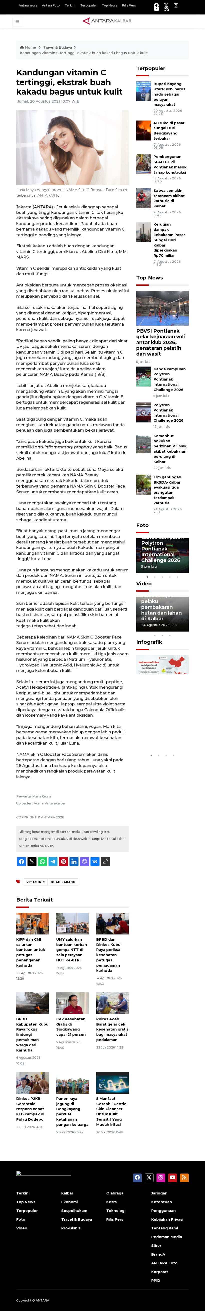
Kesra (111, 1202)
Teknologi (116, 1210)
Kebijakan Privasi (167, 1219)
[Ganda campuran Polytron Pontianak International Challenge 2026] (143, 376)
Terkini (70, 5)
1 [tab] (147, 576)
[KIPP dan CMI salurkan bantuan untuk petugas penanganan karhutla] (32, 923)
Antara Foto (51, 5)
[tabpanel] (162, 555)
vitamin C (35, 882)
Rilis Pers (129, 5)
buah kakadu (63, 882)
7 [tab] (185, 628)
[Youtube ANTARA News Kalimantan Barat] (157, 8)
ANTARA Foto (164, 1263)
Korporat (159, 1272)
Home (30, 47)
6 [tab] (177, 628)
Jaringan (159, 1193)
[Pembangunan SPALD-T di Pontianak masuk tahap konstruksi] (143, 163)
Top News (109, 5)
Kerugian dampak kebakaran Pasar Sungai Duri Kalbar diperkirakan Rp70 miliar (169, 240)
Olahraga (115, 1193)
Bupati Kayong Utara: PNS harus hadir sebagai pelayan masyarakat (169, 94)
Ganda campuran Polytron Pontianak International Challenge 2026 (170, 379)
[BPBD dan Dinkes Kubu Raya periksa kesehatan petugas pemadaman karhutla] (112, 923)
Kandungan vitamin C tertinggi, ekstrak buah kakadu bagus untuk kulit (84, 53)
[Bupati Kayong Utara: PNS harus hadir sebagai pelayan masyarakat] (143, 91)
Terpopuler (88, 5)
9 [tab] (162, 635)
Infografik (149, 642)
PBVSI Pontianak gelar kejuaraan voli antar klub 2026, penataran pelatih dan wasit (160, 342)
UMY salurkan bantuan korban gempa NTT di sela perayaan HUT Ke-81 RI (71, 949)
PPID (155, 1280)
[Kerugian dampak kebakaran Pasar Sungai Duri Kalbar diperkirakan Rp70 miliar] (143, 231)
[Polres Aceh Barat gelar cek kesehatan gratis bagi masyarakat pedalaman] (112, 1003)
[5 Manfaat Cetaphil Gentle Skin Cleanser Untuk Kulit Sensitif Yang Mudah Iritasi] (112, 1082)
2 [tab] (155, 576)
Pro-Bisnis (70, 1228)
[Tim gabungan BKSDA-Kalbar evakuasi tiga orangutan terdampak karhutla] (143, 484)
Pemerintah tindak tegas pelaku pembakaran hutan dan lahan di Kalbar (161, 604)
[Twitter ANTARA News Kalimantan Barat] (166, 5)
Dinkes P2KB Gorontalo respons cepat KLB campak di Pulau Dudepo (30, 1109)
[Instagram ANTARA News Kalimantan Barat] (176, 5)
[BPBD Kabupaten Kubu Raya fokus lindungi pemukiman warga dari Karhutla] (32, 1003)
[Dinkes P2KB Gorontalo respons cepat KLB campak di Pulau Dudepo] (32, 1082)
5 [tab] (177, 576)
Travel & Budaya (57, 47)
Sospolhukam (74, 1210)
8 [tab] (155, 635)
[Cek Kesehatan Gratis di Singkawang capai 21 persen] (72, 1003)
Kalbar (67, 1193)
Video (144, 584)
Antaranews (28, 5)
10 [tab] (170, 635)
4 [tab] (170, 576)
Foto (142, 525)
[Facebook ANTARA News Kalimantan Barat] (156, 5)
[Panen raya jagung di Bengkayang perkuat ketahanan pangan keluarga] (72, 1082)
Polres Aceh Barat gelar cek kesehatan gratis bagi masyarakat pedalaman (112, 1029)
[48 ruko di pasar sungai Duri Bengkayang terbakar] (143, 130)
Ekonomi (69, 1202)
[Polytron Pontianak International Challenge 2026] (143, 412)
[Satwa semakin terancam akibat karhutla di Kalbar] (143, 197)
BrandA (158, 1254)
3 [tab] (162, 576)
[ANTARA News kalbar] (107, 21)
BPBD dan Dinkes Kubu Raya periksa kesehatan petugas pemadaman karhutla (108, 955)
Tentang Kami (164, 1228)
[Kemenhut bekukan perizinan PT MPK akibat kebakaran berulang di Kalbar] (143, 443)
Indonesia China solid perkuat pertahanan (161, 732)
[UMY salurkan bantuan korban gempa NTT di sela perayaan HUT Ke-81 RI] (72, 923)
